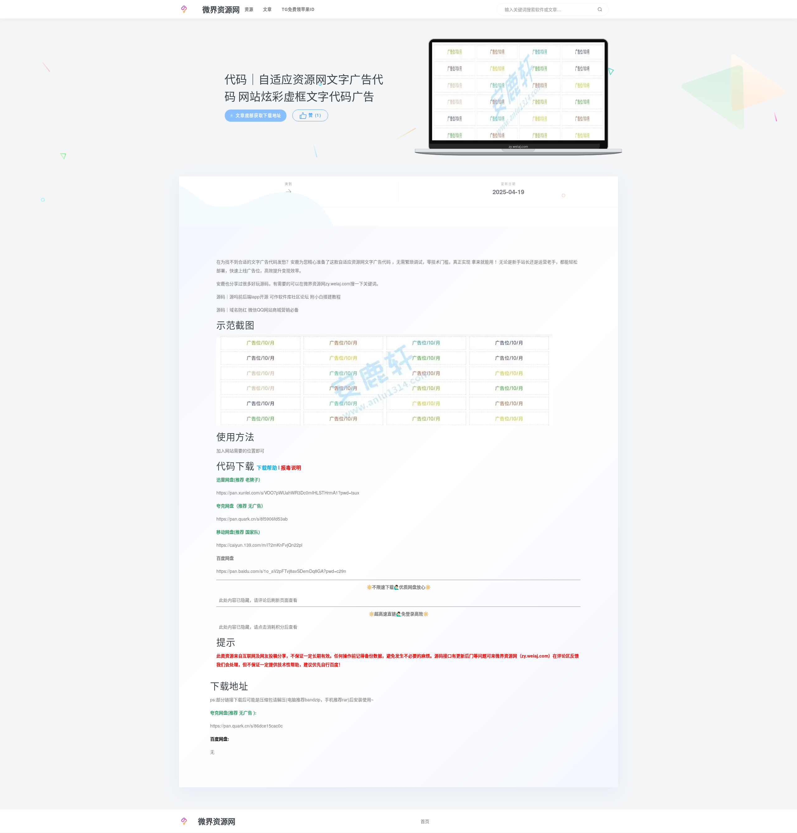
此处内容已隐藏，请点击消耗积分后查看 (256, 627)
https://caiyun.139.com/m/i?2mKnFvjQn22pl (259, 545)
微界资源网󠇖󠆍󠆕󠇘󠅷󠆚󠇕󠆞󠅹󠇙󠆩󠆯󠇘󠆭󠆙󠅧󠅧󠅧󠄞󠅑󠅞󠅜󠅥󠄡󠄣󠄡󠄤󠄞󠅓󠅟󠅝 (314, 283)
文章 (267, 9)
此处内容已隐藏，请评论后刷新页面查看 (256, 600)
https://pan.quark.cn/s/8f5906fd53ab (252, 519)
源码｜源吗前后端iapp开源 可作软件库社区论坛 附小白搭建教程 (278, 296)
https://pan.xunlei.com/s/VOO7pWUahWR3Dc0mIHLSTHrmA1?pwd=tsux (287, 492)
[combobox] (553, 9)
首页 (425, 821)
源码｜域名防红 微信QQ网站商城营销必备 (257, 310)
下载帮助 (266, 468)
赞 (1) (316, 115)
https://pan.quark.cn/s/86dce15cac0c (246, 726)
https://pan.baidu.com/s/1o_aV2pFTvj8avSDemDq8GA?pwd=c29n (281, 571)
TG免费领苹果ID (298, 9)
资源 (249, 9)
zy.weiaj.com (534, 656)
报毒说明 (291, 468)
